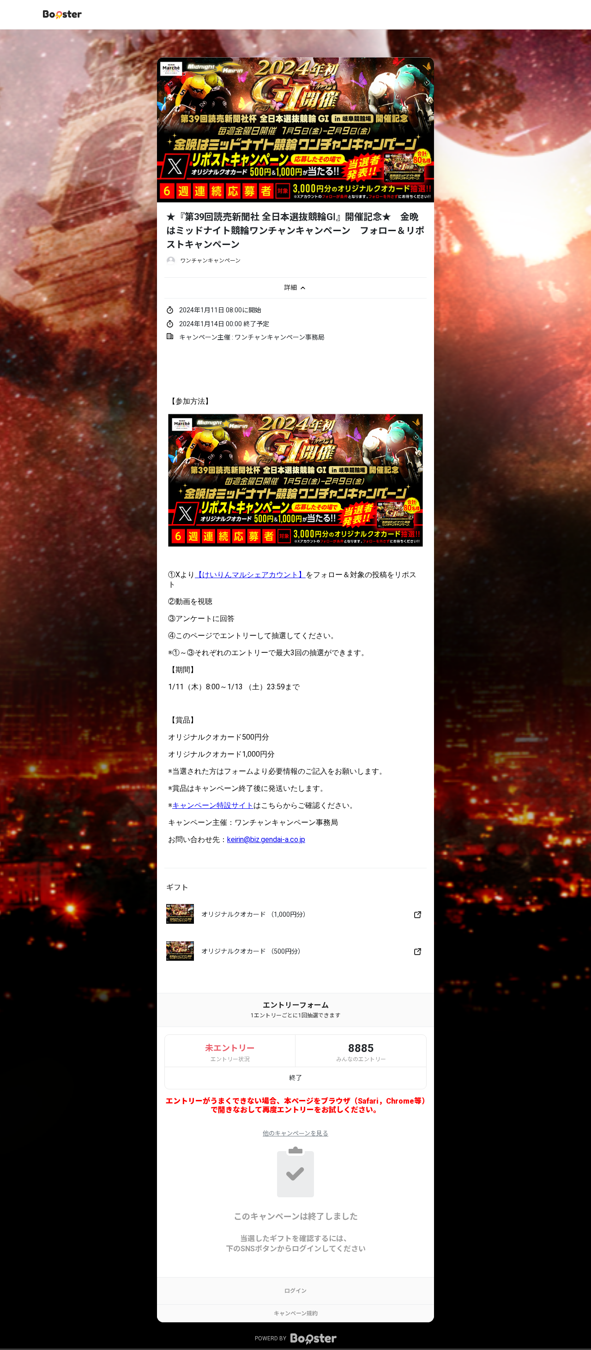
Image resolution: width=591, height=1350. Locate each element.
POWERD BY (271, 1339)
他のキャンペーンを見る (295, 1133)
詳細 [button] (291, 287)
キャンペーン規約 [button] (296, 1313)
